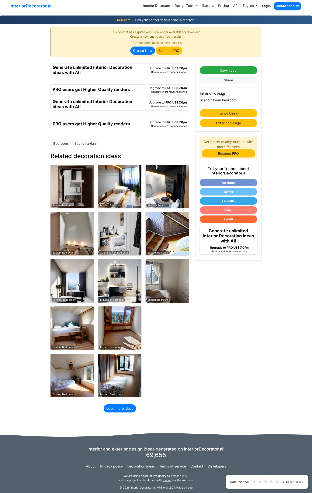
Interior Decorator (157, 5)
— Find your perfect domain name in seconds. (156, 20)
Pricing (223, 6)
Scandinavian (85, 143)
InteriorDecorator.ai (31, 5)
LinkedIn (228, 201)
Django (167, 480)
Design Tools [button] (185, 6)
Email (228, 210)
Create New (142, 50)
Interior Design (228, 113)
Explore (208, 6)
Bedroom (60, 143)
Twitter (228, 192)
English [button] (249, 6)
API (235, 6)
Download (228, 70)
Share (228, 80)
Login (266, 6)
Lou (190, 487)
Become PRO (169, 50)
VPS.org (162, 487)
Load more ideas (119, 408)
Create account (287, 6)
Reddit (228, 219)
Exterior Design (228, 123)
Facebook (228, 182)
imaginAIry (160, 475)
